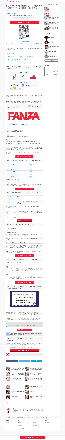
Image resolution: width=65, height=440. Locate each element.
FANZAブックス (12, 15)
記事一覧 (7, 422)
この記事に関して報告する (39, 414)
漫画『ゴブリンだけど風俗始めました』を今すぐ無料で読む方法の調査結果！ (20, 54)
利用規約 (19, 426)
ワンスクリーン (47, 422)
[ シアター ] (13, 1)
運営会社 (19, 422)
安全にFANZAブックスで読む (23, 329)
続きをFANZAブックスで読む (23, 220)
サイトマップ (35, 423)
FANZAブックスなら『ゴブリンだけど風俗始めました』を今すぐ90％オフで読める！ (21, 56)
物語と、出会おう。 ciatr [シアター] (32, 434)
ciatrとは (19, 423)
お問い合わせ (35, 425)
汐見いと (13, 408)
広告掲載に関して (20, 425)
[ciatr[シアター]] (8, 1)
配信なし (31, 164)
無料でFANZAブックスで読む (24, 22)
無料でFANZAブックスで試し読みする (24, 156)
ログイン (34, 422)
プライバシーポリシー (21, 428)
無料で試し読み (33, 77)
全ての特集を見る (51, 60)
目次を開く (24, 63)
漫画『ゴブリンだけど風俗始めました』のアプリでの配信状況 (18, 57)
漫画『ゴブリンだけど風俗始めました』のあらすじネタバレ (17, 59)
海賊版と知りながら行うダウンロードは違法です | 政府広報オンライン (18, 326)
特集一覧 (7, 423)
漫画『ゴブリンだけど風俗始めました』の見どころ (16, 60)
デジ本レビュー (8, 403)
